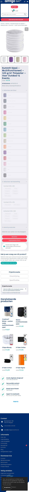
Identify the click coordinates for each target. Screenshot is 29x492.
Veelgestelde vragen (6, 451)
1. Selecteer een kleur (9, 90)
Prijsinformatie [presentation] (14, 272)
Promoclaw (4, 443)
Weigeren (14, 487)
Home (2, 23)
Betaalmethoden (5, 460)
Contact (3, 458)
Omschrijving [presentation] (14, 276)
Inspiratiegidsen (5, 441)
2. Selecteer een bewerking (11, 181)
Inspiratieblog (5, 439)
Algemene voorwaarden (7, 473)
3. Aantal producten (8, 227)
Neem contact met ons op (9, 263)
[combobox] (12, 14)
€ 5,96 (19, 350)
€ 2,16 (19, 370)
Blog (2, 449)
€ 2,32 (19, 326)
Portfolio (3, 447)
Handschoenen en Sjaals (17, 23)
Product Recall (5, 466)
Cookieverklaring (5, 475)
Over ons (3, 437)
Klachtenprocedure (6, 464)
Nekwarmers (4, 25)
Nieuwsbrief (4, 445)
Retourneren (4, 462)
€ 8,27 (6, 329)
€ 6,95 (6, 370)
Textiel (7, 23)
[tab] (14, 272)
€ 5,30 (6, 350)
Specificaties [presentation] (14, 280)
